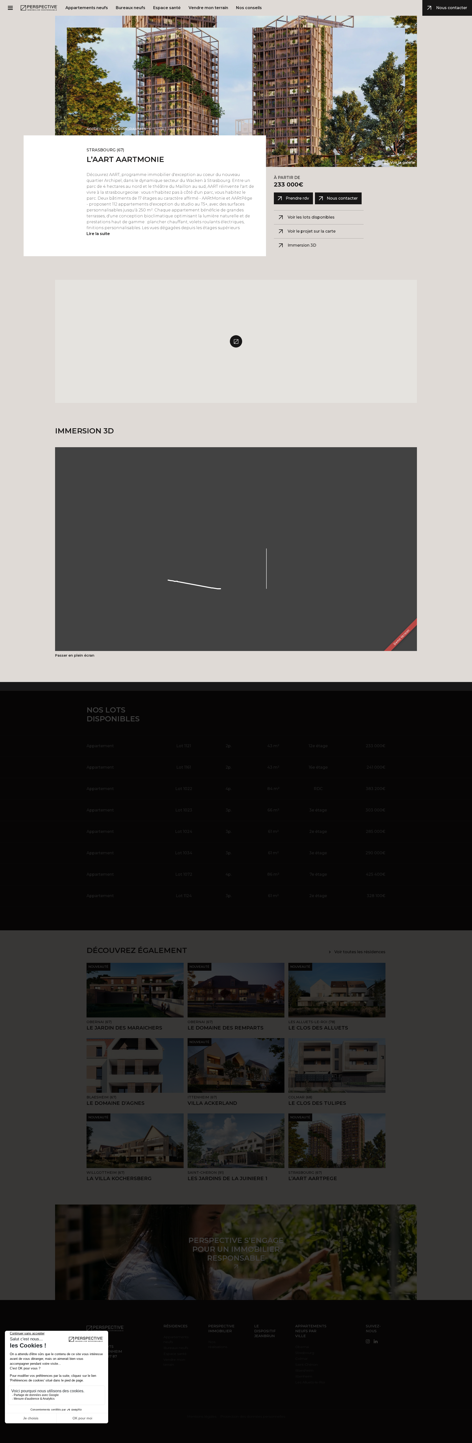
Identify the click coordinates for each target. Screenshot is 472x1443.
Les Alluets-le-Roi (310, 1382)
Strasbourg (304, 1352)
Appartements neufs (176, 1339)
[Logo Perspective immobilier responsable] (39, 8)
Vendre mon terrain (174, 1362)
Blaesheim (304, 1370)
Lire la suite (98, 233)
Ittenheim (303, 1376)
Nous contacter (451, 7)
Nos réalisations (217, 1344)
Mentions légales (201, 1416)
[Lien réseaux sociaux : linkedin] (376, 1341)
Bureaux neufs (175, 1348)
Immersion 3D (302, 245)
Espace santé (175, 1353)
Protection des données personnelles (252, 1416)
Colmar (301, 1358)
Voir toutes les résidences (359, 952)
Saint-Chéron (306, 1364)
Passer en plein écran (74, 655)
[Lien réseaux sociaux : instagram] (368, 1341)
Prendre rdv (297, 198)
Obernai (302, 1347)
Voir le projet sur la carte (312, 231)
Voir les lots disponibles (311, 217)
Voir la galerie (402, 162)
